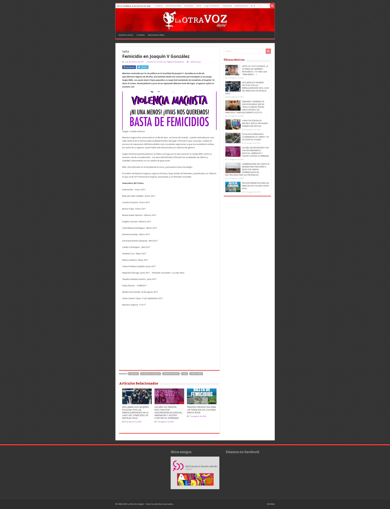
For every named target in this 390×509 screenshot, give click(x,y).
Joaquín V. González (151, 374)
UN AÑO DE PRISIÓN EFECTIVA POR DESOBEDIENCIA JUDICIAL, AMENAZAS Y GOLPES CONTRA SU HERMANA (168, 412)
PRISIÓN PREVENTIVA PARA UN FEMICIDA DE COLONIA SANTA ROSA (201, 410)
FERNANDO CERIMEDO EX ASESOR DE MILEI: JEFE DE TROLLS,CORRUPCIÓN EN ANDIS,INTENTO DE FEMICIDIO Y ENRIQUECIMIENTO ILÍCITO (244, 107)
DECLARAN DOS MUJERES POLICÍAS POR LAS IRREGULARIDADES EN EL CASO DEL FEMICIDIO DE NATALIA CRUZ (135, 412)
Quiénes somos (241, 5)
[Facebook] (254, 6)
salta (185, 374)
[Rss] (252, 6)
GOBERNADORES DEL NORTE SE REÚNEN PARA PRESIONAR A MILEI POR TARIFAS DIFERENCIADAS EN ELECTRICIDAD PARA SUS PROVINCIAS (247, 169)
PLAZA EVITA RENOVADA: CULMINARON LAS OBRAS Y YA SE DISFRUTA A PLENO (255, 137)
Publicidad (227, 5)
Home (198, 5)
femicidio (134, 374)
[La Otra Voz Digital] (195, 19)
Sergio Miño (196, 374)
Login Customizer (212, 5)
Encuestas (188, 5)
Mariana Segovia (171, 374)
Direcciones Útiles (173, 5)
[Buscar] (272, 6)
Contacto (159, 5)
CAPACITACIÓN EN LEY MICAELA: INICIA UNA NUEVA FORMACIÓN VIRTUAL (255, 123)
